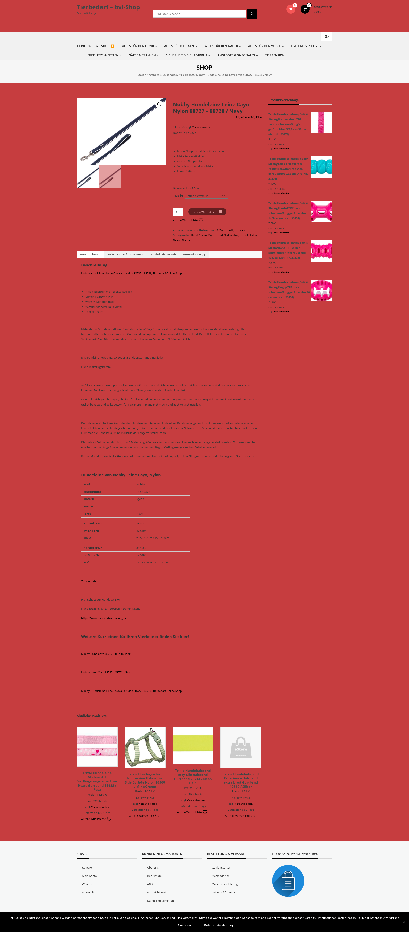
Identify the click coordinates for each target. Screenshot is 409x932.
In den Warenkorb (204, 212)
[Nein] (404, 922)
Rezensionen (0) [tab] (194, 254)
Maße (179, 195)
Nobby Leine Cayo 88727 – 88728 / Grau (106, 672)
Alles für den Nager (221, 46)
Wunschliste (89, 892)
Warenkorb (89, 884)
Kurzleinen (242, 230)
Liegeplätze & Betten (101, 55)
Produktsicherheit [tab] (163, 254)
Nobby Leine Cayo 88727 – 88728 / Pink (106, 654)
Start (141, 75)
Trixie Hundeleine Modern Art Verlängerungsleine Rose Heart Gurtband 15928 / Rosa (97, 781)
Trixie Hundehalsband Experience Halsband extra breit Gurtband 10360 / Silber (241, 780)
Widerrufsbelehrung (225, 884)
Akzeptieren (185, 925)
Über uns (153, 867)
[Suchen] (252, 14)
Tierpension (275, 55)
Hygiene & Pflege (304, 46)
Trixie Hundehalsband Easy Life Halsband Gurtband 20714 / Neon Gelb (193, 776)
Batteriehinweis (157, 892)
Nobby (186, 240)
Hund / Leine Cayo (202, 235)
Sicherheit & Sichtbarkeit (186, 55)
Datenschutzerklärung (161, 901)
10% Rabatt (186, 75)
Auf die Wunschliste (185, 220)
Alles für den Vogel (264, 46)
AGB (150, 884)
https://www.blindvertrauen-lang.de (104, 618)
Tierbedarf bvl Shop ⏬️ (95, 46)
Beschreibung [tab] (89, 254)
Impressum (154, 876)
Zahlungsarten (221, 867)
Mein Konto (89, 876)
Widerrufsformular (224, 892)
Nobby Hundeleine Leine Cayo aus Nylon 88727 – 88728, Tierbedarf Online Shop (131, 273)
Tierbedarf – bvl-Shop (108, 7)
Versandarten (89, 581)
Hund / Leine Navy (227, 235)
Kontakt (87, 867)
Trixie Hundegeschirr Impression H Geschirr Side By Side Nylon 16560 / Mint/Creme (145, 780)
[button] (159, 104)
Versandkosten (201, 127)
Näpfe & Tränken (142, 55)
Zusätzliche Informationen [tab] (125, 254)
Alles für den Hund (138, 46)
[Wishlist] (290, 9)
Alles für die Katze (179, 46)
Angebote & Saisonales (236, 55)
